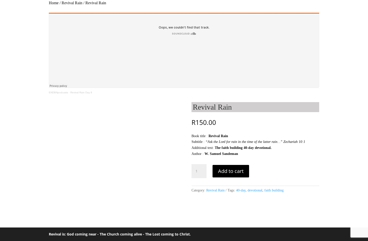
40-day (241, 190)
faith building (274, 190)
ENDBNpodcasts (58, 92)
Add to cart (231, 171)
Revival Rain (72, 3)
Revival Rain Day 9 (81, 92)
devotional (255, 190)
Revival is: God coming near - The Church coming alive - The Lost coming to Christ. (120, 234)
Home (54, 3)
